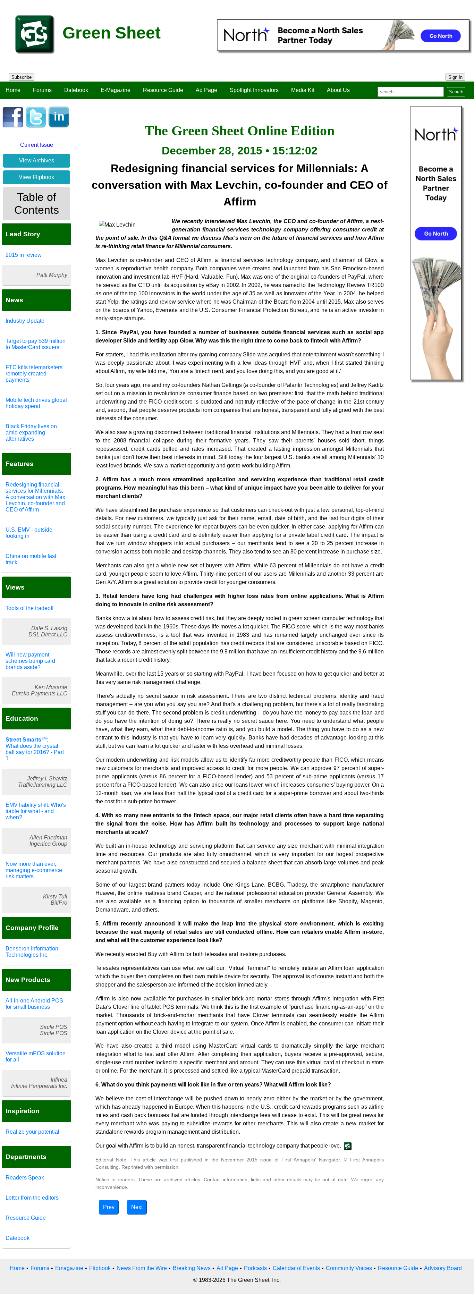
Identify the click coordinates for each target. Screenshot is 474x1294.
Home (13, 90)
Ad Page (206, 90)
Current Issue (36, 145)
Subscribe (21, 77)
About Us (338, 90)
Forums (42, 90)
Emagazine (69, 1268)
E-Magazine (115, 90)
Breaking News (192, 1268)
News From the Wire (142, 1268)
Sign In (455, 77)
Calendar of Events (296, 1268)
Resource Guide (163, 90)
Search (456, 91)
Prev (109, 1207)
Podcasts (255, 1268)
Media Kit (302, 90)
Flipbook (100, 1268)
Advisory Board (443, 1268)
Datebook (76, 90)
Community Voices (349, 1268)
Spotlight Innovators (254, 90)
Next (137, 1207)
